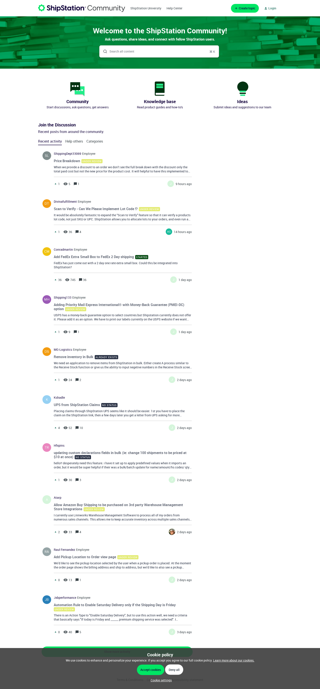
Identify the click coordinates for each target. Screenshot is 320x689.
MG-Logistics (63, 349)
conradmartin (63, 249)
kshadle (59, 397)
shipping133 (62, 297)
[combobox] (159, 51)
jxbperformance (65, 597)
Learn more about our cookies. (233, 660)
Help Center (174, 8)
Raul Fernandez (64, 549)
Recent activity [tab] (50, 141)
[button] (160, 680)
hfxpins (59, 445)
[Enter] (103, 51)
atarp (57, 497)
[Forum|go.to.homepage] (81, 8)
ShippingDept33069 (67, 153)
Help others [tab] (74, 141)
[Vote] (55, 183)
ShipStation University (145, 8)
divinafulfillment (65, 201)
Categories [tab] (94, 141)
